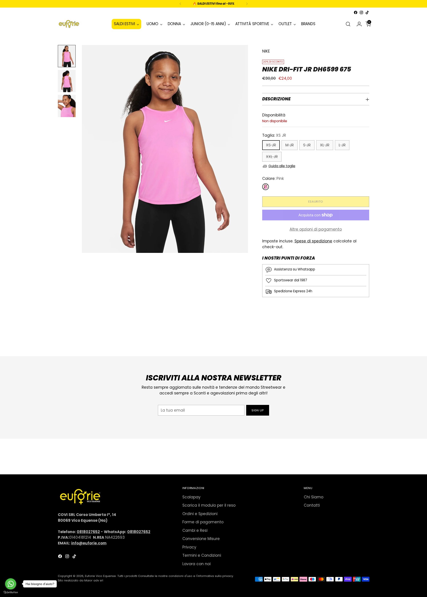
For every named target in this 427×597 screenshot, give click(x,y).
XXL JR (272, 156)
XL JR (324, 145)
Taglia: (274, 135)
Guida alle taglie (281, 166)
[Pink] (265, 186)
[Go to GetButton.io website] (11, 592)
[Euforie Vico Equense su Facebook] (356, 12)
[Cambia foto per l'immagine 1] (67, 56)
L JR (342, 145)
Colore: (273, 178)
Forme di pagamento (203, 522)
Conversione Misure (201, 538)
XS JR (271, 145)
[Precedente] (180, 4)
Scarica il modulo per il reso (209, 505)
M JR (289, 145)
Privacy (189, 547)
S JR (307, 145)
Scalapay (191, 497)
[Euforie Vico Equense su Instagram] (361, 12)
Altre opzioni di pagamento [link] (316, 229)
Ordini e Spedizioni (200, 513)
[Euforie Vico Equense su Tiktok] (367, 12)
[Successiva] (247, 4)
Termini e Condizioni (201, 555)
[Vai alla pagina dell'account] (357, 24)
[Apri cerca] (348, 24)
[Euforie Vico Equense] (69, 24)
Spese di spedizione (313, 241)
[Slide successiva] (365, 341)
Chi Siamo (313, 497)
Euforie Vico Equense (100, 576)
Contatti (312, 505)
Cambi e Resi (194, 530)
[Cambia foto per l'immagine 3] (67, 106)
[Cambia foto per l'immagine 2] (67, 81)
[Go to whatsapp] (10, 583)
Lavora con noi (196, 564)
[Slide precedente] (355, 341)
